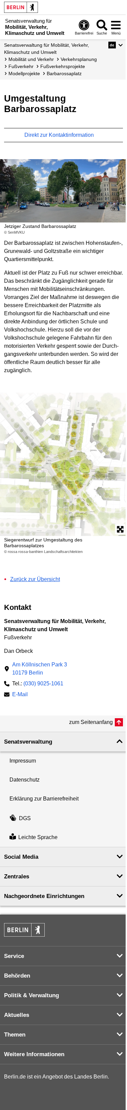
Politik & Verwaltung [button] (31, 995)
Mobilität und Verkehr (31, 59)
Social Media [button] (21, 857)
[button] (115, 45)
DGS (25, 818)
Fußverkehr (21, 66)
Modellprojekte (24, 73)
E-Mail (20, 695)
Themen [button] (14, 1034)
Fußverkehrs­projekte (62, 66)
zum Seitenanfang (91, 722)
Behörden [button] (17, 976)
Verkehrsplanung (79, 59)
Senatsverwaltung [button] (28, 742)
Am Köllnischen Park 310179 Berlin (39, 669)
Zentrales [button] (16, 876)
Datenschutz (24, 780)
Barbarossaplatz (64, 73)
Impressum (22, 761)
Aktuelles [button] (16, 1015)
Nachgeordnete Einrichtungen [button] (44, 896)
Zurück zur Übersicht (35, 579)
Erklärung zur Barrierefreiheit (44, 799)
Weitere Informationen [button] (34, 1054)
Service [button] (14, 956)
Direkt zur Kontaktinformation (59, 135)
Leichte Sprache (38, 837)
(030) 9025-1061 (43, 683)
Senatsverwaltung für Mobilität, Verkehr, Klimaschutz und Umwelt (46, 48)
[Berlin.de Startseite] (21, 7)
